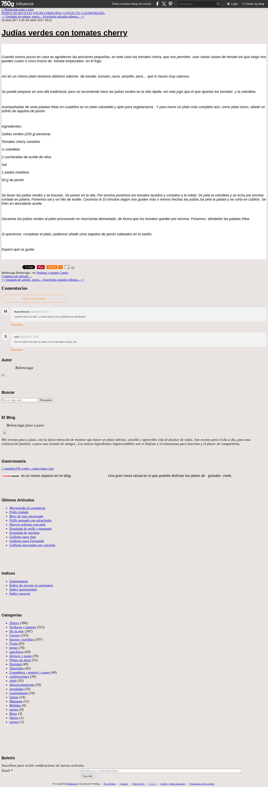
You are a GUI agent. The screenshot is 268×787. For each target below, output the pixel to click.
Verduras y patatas (47, 272)
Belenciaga (72, 783)
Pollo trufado (18, 512)
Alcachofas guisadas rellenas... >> (63, 16)
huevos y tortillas (21, 639)
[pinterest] (170, 4)
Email (6, 770)
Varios (13, 718)
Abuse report (138, 783)
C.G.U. (152, 783)
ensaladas (16, 689)
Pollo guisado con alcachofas (30, 520)
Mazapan (16, 701)
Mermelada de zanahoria (27, 508)
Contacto (124, 783)
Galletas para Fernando (26, 541)
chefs (13, 681)
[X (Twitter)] (163, 4)
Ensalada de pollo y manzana (30, 528)
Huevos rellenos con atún (27, 524)
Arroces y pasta (20, 656)
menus (13, 709)
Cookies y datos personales (172, 783)
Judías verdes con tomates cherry (64, 32)
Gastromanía (18, 581)
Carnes (63, 272)
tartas (13, 648)
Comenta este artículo (15, 276)
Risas (13, 714)
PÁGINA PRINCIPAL (47, 13)
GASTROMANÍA (93, 13)
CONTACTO (71, 13)
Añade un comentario (34, 298)
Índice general (19, 593)
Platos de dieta (20, 660)
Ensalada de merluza (24, 533)
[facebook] (157, 4)
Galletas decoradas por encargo (32, 545)
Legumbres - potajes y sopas (29, 672)
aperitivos (16, 652)
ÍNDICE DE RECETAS (17, 13)
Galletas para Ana (22, 537)
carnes (14, 722)
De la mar (16, 631)
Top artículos (110, 783)
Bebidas (15, 705)
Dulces (14, 623)
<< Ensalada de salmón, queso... (22, 16)
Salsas (13, 697)
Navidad (15, 664)
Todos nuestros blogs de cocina (131, 3)
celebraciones (19, 676)
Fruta (13, 643)
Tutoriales (16, 668)
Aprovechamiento (21, 685)
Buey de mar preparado (26, 516)
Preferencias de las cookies (202, 783)
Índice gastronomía (23, 589)
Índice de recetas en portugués (31, 585)
